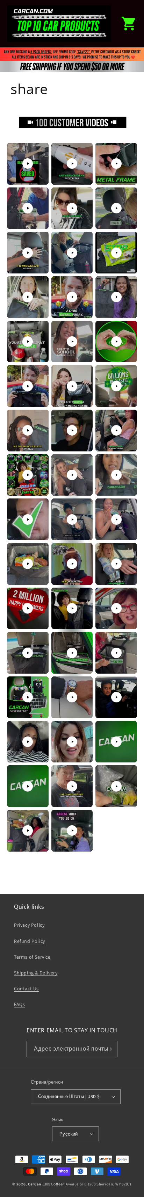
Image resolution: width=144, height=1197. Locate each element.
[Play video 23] (72, 475)
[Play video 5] (72, 208)
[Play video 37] (27, 697)
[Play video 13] (27, 341)
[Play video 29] (72, 563)
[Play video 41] (72, 741)
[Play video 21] (116, 430)
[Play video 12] (116, 297)
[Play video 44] (72, 786)
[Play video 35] (72, 653)
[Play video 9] (116, 252)
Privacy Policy (29, 925)
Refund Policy (29, 941)
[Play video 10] (27, 297)
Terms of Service (32, 957)
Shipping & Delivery (35, 973)
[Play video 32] (72, 608)
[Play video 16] (27, 386)
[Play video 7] (27, 252)
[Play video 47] (72, 830)
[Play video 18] (116, 386)
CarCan (34, 1184)
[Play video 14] (72, 341)
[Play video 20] (72, 430)
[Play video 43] (27, 786)
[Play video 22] (27, 475)
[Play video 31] (27, 608)
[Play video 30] (116, 563)
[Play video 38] (72, 697)
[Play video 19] (27, 430)
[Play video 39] (116, 697)
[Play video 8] (72, 252)
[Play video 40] (27, 741)
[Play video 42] (116, 741)
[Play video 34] (27, 653)
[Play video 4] (27, 208)
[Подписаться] (109, 1049)
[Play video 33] (116, 608)
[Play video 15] (116, 341)
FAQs (19, 1004)
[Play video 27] (116, 519)
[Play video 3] (116, 163)
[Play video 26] (72, 519)
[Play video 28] (27, 563)
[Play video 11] (72, 297)
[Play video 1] (27, 163)
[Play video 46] (27, 830)
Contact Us (26, 988)
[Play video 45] (116, 786)
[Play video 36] (116, 653)
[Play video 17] (72, 386)
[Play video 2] (72, 163)
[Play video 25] (27, 519)
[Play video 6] (116, 208)
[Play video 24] (116, 475)
